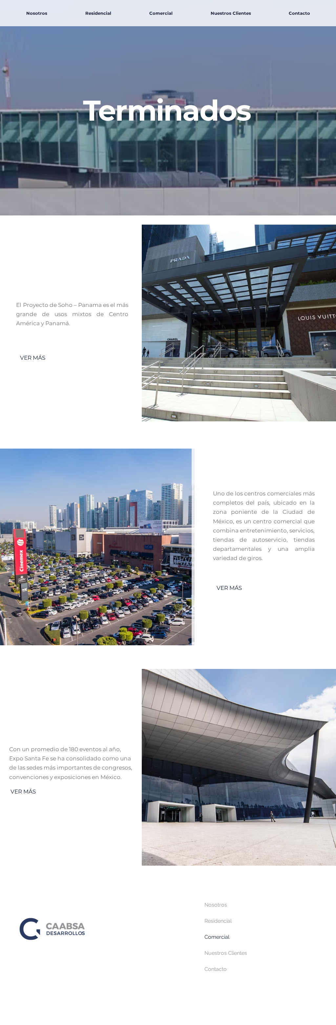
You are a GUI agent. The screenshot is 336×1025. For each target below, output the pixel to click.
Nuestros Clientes (225, 953)
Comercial (216, 937)
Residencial (218, 921)
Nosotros (215, 905)
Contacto (215, 969)
